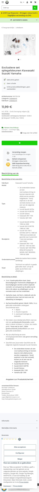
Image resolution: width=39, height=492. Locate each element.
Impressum (7, 486)
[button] (27, 2)
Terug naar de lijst (8, 27)
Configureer (20, 453)
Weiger (19, 459)
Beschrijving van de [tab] (10, 173)
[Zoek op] (35, 7)
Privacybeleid (23, 482)
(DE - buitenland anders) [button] (11, 130)
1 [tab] (18, 59)
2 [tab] (20, 59)
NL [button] (21, 2)
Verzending (6, 114)
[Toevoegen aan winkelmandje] (3, 33)
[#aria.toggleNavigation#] (3, 1)
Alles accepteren (20, 447)
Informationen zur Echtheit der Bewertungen (19, 489)
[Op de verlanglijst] (33, 38)
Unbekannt (13, 98)
